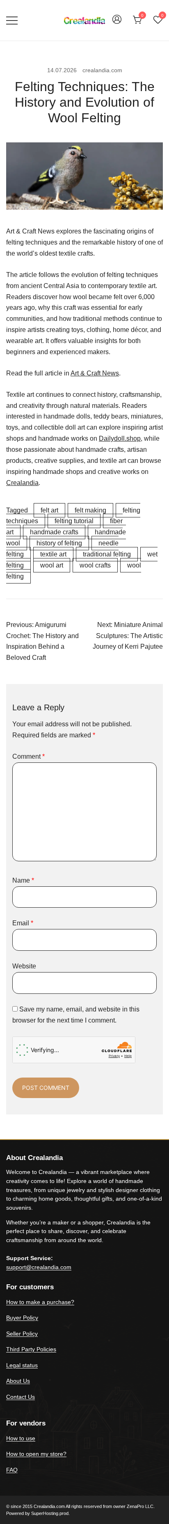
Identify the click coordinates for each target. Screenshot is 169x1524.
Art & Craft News (95, 373)
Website (24, 966)
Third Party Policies (31, 1349)
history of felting (59, 543)
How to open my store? (36, 1454)
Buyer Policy (22, 1317)
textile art (53, 554)
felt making (90, 510)
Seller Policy (22, 1333)
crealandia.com (102, 70)
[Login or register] (117, 23)
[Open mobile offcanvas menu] (12, 20)
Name (23, 880)
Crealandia (22, 482)
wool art (51, 565)
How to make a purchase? (40, 1302)
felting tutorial (74, 520)
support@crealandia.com (38, 1267)
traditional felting (107, 554)
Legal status (22, 1365)
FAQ (12, 1470)
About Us (18, 1381)
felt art (49, 510)
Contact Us (20, 1397)
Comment (28, 756)
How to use (20, 1438)
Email (22, 923)
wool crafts (95, 565)
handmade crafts (54, 532)
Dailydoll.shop (120, 438)
